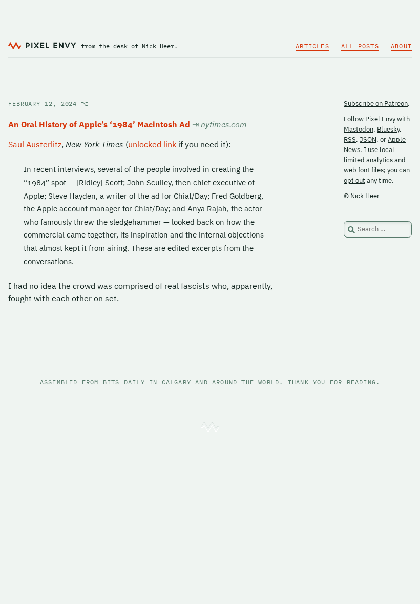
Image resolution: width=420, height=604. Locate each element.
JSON (368, 139)
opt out (354, 180)
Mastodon (358, 129)
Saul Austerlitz (34, 144)
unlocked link (152, 144)
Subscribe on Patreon (376, 103)
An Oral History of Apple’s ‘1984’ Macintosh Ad (99, 124)
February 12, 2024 (48, 103)
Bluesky (388, 129)
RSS (350, 139)
